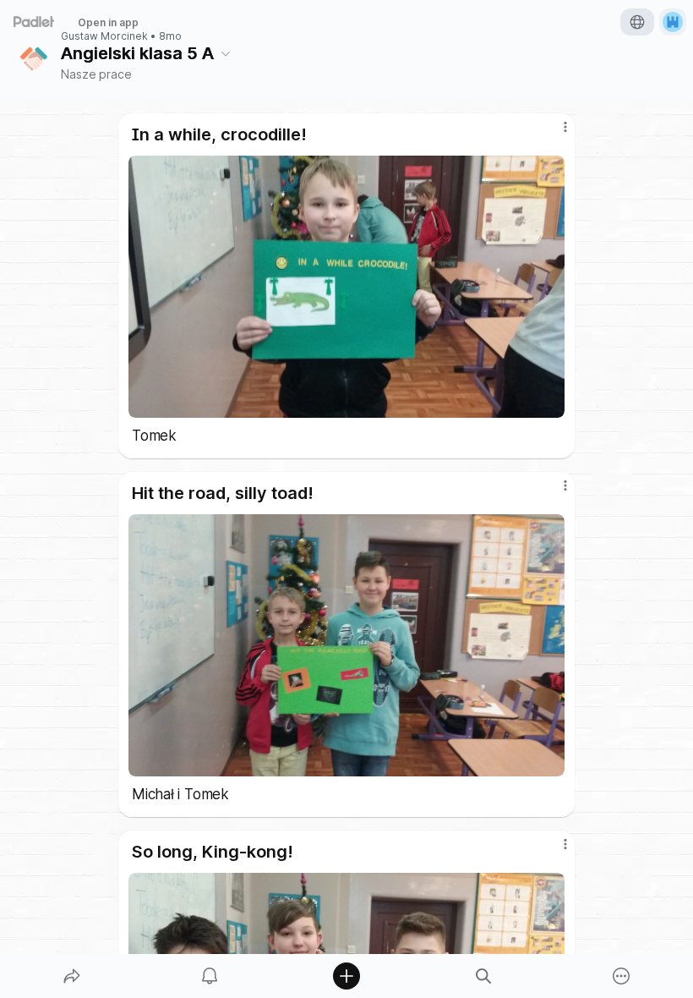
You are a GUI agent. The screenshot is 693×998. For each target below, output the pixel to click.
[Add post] (346, 976)
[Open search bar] (483, 976)
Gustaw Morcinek (104, 36)
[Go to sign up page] (672, 22)
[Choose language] (637, 22)
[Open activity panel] (209, 976)
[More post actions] (554, 133)
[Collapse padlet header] (226, 53)
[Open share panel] (72, 976)
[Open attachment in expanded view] (346, 287)
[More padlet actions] (621, 976)
